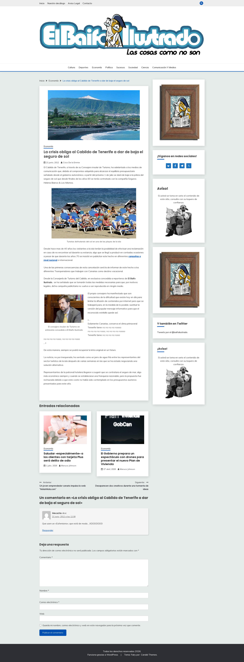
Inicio (41, 3)
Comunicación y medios (164, 67)
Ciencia (145, 67)
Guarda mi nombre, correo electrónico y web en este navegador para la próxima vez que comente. (92, 625)
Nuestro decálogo (56, 3)
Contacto (87, 3)
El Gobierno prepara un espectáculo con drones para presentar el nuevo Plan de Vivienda (122, 458)
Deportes (83, 67)
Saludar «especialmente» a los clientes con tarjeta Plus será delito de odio (63, 457)
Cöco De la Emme (71, 162)
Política (109, 67)
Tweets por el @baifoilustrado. (172, 332)
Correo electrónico (49, 602)
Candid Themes (149, 654)
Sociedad (133, 67)
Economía (97, 67)
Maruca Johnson (68, 465)
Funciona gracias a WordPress (103, 654)
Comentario (46, 557)
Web (41, 613)
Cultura (71, 67)
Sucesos (120, 67)
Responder (47, 530)
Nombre (44, 590)
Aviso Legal (74, 3)
